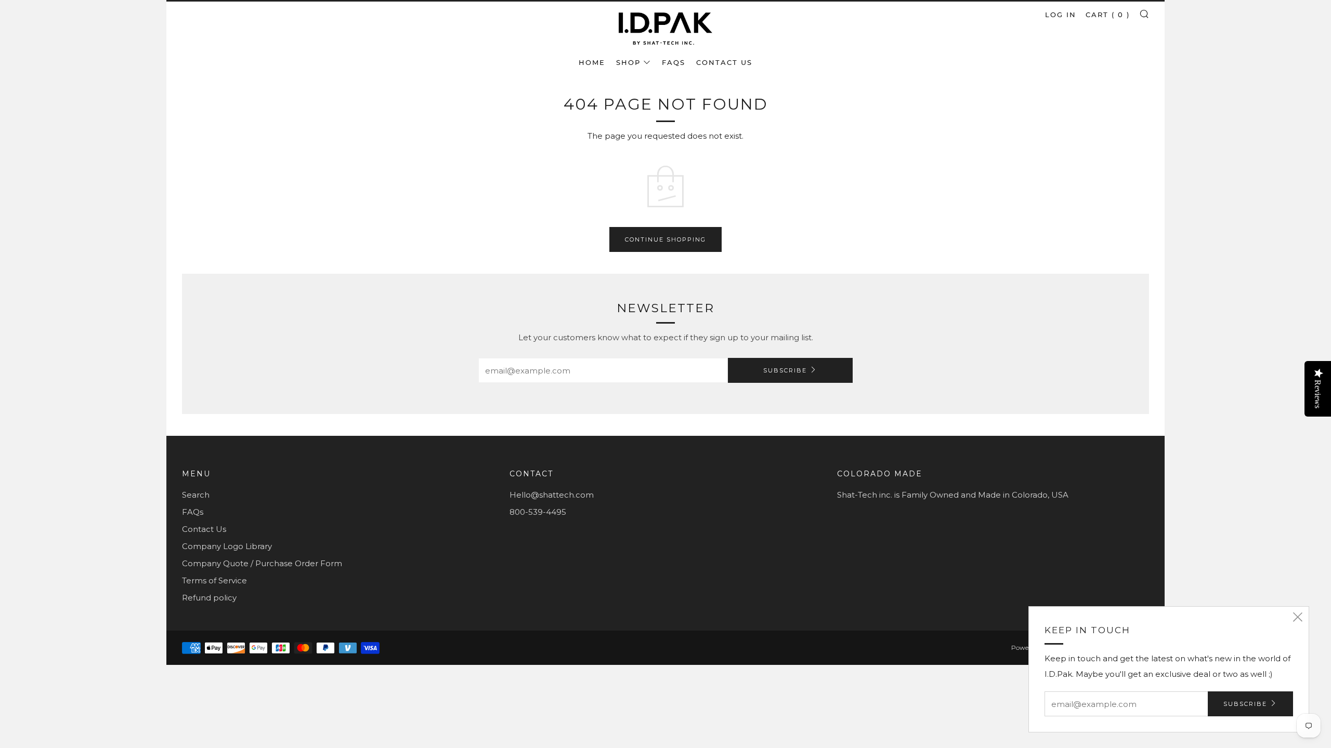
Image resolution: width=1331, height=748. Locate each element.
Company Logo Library (227, 546)
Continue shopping (665, 239)
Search (196, 495)
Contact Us (724, 62)
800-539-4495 (538, 512)
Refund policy (209, 598)
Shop (628, 62)
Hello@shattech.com (552, 495)
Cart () (1108, 14)
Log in (1060, 14)
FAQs (673, 62)
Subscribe (785, 370)
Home (592, 62)
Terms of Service (214, 580)
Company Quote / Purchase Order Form (262, 563)
